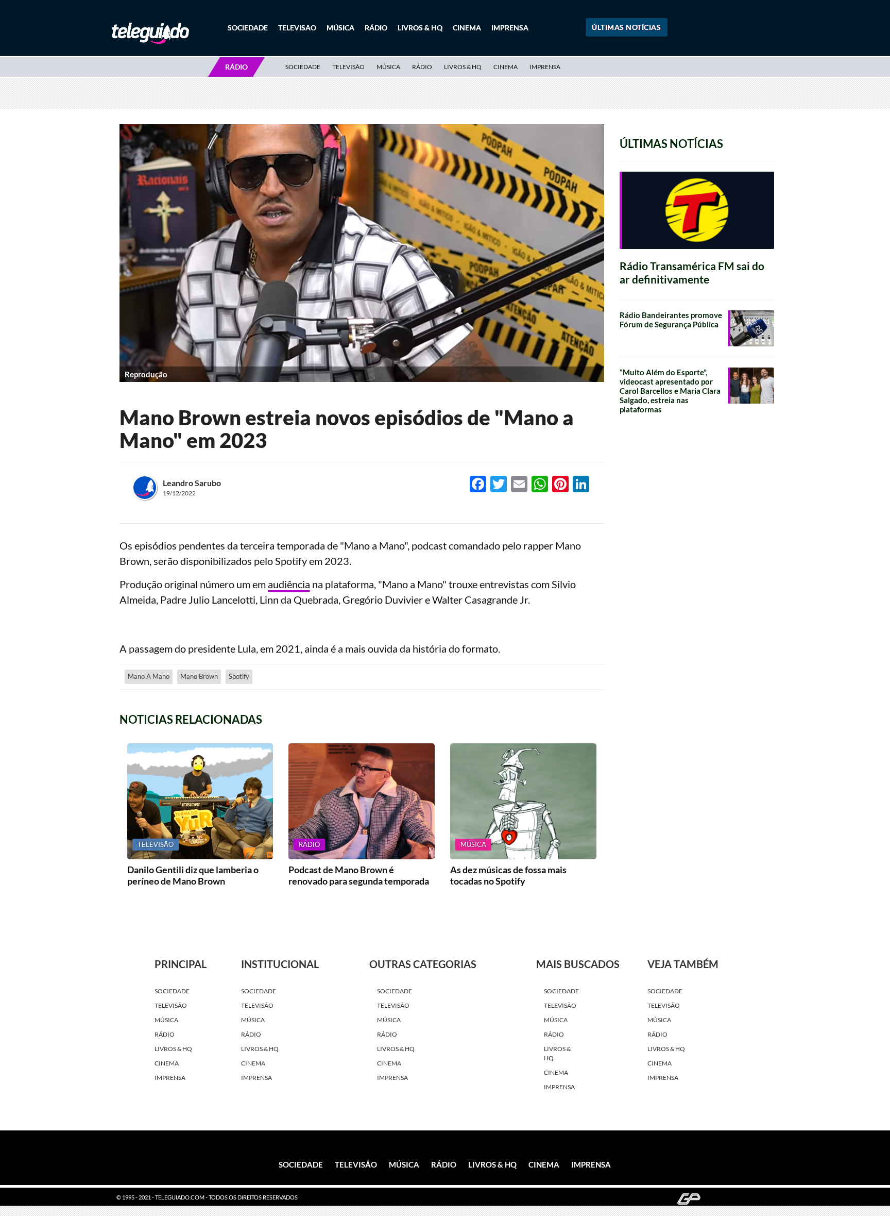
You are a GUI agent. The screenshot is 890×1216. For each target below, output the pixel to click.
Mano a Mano (148, 676)
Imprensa (509, 27)
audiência (289, 584)
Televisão (297, 27)
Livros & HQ (420, 27)
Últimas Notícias (626, 27)
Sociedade (248, 27)
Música (340, 27)
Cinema (467, 27)
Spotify (239, 676)
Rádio (376, 27)
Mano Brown (199, 676)
